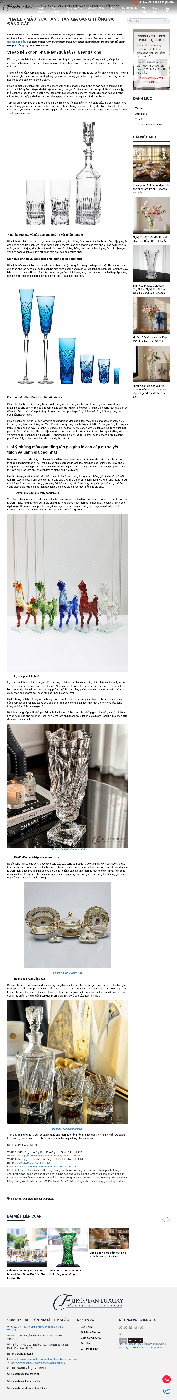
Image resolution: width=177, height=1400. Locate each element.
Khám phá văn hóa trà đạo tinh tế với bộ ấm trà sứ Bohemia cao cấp (151, 189)
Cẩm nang (141, 113)
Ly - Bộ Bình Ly (129, 10)
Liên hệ (155, 10)
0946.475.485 (43, 1162)
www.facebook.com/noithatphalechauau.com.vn (48, 1166)
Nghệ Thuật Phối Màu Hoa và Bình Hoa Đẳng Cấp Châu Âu (150, 239)
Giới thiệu (41, 10)
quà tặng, (48, 1198)
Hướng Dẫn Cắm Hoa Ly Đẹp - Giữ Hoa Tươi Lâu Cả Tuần (151, 339)
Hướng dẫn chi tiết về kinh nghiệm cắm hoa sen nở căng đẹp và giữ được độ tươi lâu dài (150, 391)
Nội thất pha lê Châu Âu (133, 1343)
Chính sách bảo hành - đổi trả (23, 1380)
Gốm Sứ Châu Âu (96, 10)
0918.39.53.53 (156, 2)
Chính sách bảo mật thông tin (23, 1373)
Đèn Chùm (55, 10)
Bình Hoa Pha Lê (74, 10)
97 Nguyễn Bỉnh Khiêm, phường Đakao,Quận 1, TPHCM (49, 1155)
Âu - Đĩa (113, 10)
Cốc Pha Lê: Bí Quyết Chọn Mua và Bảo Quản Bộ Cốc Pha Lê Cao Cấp (26, 1274)
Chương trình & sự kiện (148, 124)
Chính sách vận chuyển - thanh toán (27, 1388)
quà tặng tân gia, (32, 1198)
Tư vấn (139, 119)
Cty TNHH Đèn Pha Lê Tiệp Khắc (143, 1347)
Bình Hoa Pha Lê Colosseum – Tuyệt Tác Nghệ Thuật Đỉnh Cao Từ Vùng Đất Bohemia (150, 289)
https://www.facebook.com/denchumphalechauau (37, 1362)
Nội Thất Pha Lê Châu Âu (22, 1170)
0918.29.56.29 (25, 1162)
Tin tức (144, 10)
